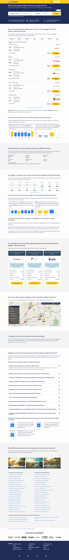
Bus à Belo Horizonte (30, 528)
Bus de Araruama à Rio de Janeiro (15, 476)
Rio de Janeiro (46, 303)
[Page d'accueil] (13, 1)
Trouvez (56, 53)
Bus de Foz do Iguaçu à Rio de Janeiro (15, 492)
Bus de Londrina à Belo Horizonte (40, 496)
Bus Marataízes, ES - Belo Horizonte (41, 497)
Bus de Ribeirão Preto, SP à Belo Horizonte (42, 505)
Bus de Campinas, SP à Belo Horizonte (41, 480)
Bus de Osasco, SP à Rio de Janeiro (15, 497)
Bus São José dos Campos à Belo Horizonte (42, 507)
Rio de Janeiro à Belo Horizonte (19, 342)
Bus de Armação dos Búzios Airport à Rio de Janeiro (18, 517)
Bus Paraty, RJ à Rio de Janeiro (14, 499)
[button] (44, 321)
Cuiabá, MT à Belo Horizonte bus (40, 482)
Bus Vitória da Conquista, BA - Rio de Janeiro (17, 511)
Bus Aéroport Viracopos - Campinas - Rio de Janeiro (18, 519)
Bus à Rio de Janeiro (22, 528)
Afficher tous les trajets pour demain (35, 107)
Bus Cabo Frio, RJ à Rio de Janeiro (15, 484)
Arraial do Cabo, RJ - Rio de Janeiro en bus (16, 480)
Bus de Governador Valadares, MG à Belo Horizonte (43, 490)
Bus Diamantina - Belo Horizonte (40, 484)
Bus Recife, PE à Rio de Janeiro (14, 503)
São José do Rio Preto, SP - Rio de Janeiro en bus (17, 505)
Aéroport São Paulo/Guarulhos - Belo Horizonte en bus (44, 520)
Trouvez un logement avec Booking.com (16, 16)
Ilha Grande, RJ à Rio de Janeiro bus (15, 494)
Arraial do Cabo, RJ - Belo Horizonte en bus (42, 474)
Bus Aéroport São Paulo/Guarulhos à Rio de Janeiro (18, 521)
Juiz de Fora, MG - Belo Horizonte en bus (41, 494)
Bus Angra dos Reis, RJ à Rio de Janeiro (16, 474)
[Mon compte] (51, 1)
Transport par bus (17, 549)
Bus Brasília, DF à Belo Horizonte (40, 476)
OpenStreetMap (54, 325)
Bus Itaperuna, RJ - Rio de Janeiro (15, 496)
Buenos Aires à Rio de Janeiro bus (15, 482)
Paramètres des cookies (33, 547)
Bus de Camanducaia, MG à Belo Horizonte (42, 478)
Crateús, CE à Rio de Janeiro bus (14, 490)
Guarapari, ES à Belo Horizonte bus (40, 492)
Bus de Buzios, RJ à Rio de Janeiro (15, 478)
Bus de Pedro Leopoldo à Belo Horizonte (41, 501)
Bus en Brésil (15, 528)
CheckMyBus (10, 528)
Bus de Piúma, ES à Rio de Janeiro (15, 501)
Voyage (30, 549)
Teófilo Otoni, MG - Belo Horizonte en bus (42, 509)
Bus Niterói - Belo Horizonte (39, 499)
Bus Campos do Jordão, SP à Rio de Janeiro (16, 488)
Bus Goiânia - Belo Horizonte (39, 488)
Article (45, 547)
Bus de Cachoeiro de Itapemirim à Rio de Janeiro (17, 486)
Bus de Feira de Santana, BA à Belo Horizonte (42, 486)
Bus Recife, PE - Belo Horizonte (40, 503)
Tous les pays (46, 549)
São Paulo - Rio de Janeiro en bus (15, 507)
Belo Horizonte (56, 303)
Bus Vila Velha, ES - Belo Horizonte (40, 511)
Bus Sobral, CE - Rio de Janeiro (14, 509)
